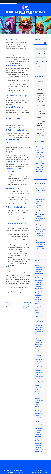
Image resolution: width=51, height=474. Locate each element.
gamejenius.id (38, 312)
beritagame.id (38, 357)
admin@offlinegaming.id (21, 39)
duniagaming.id (39, 275)
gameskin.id (38, 402)
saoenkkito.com (39, 196)
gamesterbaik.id (39, 293)
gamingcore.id (38, 441)
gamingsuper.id (39, 449)
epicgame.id (38, 423)
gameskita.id (38, 265)
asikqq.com (38, 147)
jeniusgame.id (38, 361)
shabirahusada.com (40, 237)
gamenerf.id (38, 404)
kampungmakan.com (40, 199)
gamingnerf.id (38, 363)
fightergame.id (38, 421)
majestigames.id (39, 301)
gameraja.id (38, 308)
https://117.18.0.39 (39, 152)
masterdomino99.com (40, 165)
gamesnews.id (38, 337)
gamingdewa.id (38, 271)
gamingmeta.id (38, 372)
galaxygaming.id (39, 325)
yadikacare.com (39, 239)
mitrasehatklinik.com (40, 226)
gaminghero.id (38, 440)
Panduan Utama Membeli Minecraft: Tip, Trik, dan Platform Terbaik (41, 109)
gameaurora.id (38, 342)
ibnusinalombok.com (40, 242)
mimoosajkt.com (39, 216)
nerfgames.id (38, 389)
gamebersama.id (39, 303)
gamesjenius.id (38, 292)
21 (42, 58)
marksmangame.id (39, 428)
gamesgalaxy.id (38, 329)
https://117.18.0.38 (39, 163)
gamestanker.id (39, 434)
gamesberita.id (38, 335)
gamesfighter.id (39, 382)
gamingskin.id (38, 365)
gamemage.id (38, 413)
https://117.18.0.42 (39, 156)
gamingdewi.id (38, 269)
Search (37, 40)
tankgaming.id (38, 432)
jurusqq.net (38, 154)
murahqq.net (38, 158)
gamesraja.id (38, 286)
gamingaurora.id (39, 320)
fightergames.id (39, 393)
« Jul (40, 70)
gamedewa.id (38, 310)
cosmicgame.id (38, 353)
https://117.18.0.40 (39, 171)
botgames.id (38, 391)
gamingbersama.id (39, 273)
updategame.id (38, 355)
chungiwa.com (38, 220)
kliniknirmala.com (39, 231)
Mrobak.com (38, 209)
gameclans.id (38, 406)
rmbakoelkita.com (39, 203)
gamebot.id (38, 411)
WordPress (44, 472)
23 (46, 58)
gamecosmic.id (38, 344)
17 (36, 58)
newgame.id (38, 352)
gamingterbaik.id (39, 277)
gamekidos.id (38, 436)
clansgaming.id (38, 368)
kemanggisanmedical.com (41, 229)
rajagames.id (38, 307)
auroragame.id (38, 350)
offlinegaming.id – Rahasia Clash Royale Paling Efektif (25, 13)
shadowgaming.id (39, 282)
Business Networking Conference (38, 470)
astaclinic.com (38, 240)
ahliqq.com (37, 150)
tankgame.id (38, 430)
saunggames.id (38, 297)
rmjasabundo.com (39, 214)
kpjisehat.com (38, 224)
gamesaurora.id (39, 327)
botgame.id (38, 417)
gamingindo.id (38, 443)
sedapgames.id (38, 299)
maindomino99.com (40, 161)
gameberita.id (38, 348)
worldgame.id (38, 359)
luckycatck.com (38, 201)
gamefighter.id (38, 410)
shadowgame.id (39, 318)
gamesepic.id (38, 385)
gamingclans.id (38, 367)
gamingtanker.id (39, 376)
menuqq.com (38, 176)
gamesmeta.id (38, 380)
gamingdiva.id (38, 445)
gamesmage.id (38, 383)
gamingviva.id (38, 451)
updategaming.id (39, 331)
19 (39, 58)
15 (44, 56)
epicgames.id (38, 396)
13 (41, 56)
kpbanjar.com (38, 227)
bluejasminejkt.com (39, 207)
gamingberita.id (39, 322)
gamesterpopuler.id (40, 267)
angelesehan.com (39, 205)
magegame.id (38, 425)
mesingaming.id (39, 447)
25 (37, 61)
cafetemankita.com (39, 212)
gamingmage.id (38, 370)
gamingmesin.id (39, 438)
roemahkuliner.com (40, 194)
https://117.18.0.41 (39, 160)
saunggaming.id (39, 280)
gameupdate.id (38, 346)
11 (37, 56)
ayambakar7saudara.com (41, 190)
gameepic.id (38, 415)
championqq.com (39, 169)
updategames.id (39, 340)
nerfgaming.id (38, 374)
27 (41, 61)
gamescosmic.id (39, 333)
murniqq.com (38, 175)
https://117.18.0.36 (39, 148)
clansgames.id (38, 387)
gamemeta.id (38, 408)
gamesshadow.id (39, 284)
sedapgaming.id (39, 288)
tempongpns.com (39, 192)
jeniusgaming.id (39, 278)
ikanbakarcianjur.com (40, 222)
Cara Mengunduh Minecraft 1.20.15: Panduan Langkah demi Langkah (40, 85)
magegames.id (38, 395)
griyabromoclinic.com (40, 248)
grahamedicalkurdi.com (40, 244)
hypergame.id (38, 426)
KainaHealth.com (39, 235)
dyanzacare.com (39, 246)
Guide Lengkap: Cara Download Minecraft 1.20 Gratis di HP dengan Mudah (41, 131)
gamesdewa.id (38, 290)
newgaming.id (38, 323)
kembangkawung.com (40, 218)
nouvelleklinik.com (39, 233)
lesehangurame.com (40, 188)
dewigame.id (38, 314)
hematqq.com (38, 173)
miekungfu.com (39, 211)
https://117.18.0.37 (39, 167)
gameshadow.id (39, 305)
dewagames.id (38, 295)
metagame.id (38, 419)
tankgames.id (38, 398)
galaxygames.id (38, 338)
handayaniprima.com (40, 197)
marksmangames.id (40, 400)
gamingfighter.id (39, 378)
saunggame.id (38, 316)
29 (44, 61)
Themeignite (32, 472)
